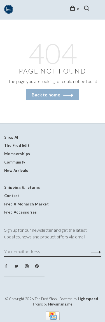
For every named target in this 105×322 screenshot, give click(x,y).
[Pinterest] (37, 266)
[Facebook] (6, 266)
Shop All (12, 137)
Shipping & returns (22, 187)
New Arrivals (16, 170)
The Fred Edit (16, 145)
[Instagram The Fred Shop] (27, 266)
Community (14, 162)
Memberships (17, 153)
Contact (11, 195)
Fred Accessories (20, 212)
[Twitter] (16, 266)
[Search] (87, 9)
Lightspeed (88, 299)
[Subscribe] (94, 251)
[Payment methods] (53, 318)
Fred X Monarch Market (26, 204)
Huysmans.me (60, 304)
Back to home (46, 94)
